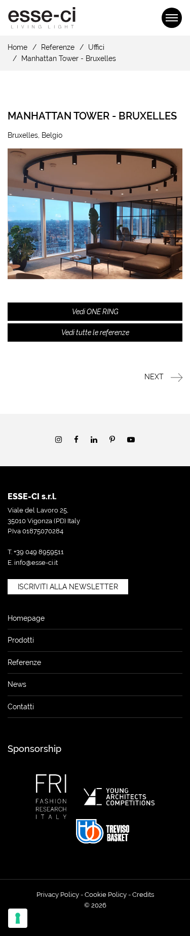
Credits (143, 894)
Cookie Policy (106, 894)
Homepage (26, 618)
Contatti (21, 707)
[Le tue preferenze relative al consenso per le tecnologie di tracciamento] (17, 918)
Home (17, 47)
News (17, 684)
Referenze (57, 47)
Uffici (96, 47)
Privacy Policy (57, 894)
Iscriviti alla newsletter (68, 587)
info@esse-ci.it (36, 562)
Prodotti (21, 640)
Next (155, 377)
